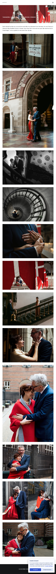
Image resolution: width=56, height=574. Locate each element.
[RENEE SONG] (4, 2)
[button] (53, 2)
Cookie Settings (49, 566)
